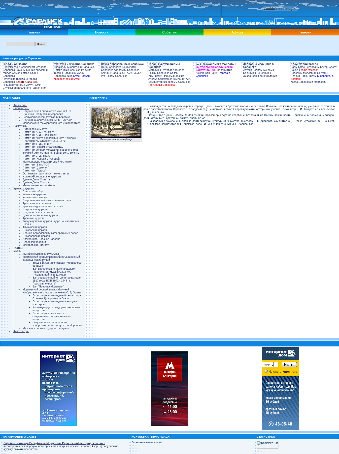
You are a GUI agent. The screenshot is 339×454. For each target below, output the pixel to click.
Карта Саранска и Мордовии (308, 81)
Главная (34, 32)
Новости (101, 32)
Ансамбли (60, 66)
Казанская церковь (34, 194)
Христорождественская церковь (43, 206)
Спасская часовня (34, 241)
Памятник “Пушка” (34, 170)
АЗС (188, 78)
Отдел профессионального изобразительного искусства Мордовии (57, 324)
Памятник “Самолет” (36, 167)
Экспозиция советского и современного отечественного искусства (52, 316)
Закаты (295, 69)
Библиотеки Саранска (81, 66)
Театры (18, 247)
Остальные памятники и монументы (46, 173)
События (169, 32)
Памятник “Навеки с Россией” (42, 158)
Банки (214, 72)
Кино (69, 75)
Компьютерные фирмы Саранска (169, 81)
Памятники (20, 125)
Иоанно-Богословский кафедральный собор (50, 232)
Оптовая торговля (173, 69)
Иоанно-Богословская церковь (42, 176)
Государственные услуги (18, 84)
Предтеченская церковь (38, 212)
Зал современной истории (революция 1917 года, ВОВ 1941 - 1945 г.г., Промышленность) (57, 280)
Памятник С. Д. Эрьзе (36, 155)
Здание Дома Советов (37, 179)
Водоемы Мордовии (303, 72)
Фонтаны (322, 72)
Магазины (154, 69)
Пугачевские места (35, 128)
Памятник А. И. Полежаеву (40, 134)
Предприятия (223, 69)
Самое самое (20, 72)
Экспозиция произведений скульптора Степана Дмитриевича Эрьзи (57, 297)
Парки (304, 75)
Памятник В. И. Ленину (37, 143)
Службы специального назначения (24, 87)
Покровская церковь (35, 209)
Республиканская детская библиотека (46, 116)
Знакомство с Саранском (19, 66)
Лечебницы (264, 72)
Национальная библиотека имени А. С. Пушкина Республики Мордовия (47, 112)
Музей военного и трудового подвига (46, 328)
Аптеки (247, 69)
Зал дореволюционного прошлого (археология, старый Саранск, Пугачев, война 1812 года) (54, 271)
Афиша (237, 32)
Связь (174, 72)
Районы (20, 69)
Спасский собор (33, 191)
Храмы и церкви (23, 188)
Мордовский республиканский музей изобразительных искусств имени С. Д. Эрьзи (52, 291)
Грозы (312, 75)
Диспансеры (251, 75)
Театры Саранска (65, 72)
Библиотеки (21, 108)
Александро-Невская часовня (41, 238)
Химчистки (155, 75)
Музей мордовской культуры (41, 253)
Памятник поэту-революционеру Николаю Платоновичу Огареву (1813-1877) (49, 139)
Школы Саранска (116, 75)
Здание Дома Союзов (36, 182)
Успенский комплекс (35, 197)
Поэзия (295, 75)
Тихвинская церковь (35, 227)
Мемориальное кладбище (39, 185)
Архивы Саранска (112, 72)
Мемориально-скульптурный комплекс (47, 161)
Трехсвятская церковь (37, 203)
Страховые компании (171, 78)
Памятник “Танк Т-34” (36, 164)
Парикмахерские (173, 75)
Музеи (17, 250)
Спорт (333, 66)
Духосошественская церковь (41, 215)
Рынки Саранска (158, 72)
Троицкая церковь (34, 218)
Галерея (305, 32)
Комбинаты (203, 72)
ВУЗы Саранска (111, 66)
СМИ (38, 84)
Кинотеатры (21, 331)
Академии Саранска (126, 69)
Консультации (268, 75)
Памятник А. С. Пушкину (38, 131)
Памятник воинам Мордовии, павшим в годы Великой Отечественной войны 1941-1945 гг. (51, 151)
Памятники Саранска (67, 69)
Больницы (249, 72)
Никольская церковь (35, 229)
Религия (86, 69)
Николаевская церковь (37, 235)
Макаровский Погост (36, 244)
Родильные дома (263, 69)
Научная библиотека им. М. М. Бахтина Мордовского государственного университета (51, 121)
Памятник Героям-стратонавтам (43, 146)
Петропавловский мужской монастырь (47, 200)
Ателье (152, 78)
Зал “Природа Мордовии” (48, 286)
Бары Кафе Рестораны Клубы (309, 66)
